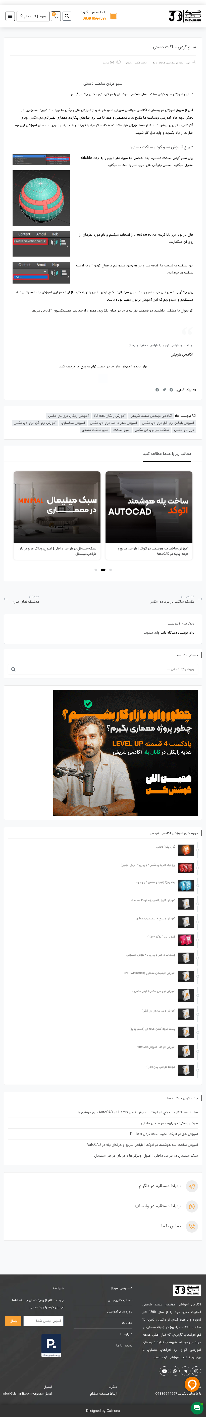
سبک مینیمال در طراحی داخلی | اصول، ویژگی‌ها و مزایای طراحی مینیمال (146, 1155)
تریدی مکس (140, 63)
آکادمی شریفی (41, 310)
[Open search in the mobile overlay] (68, 16)
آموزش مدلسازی (73, 422)
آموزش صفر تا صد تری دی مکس (113, 422)
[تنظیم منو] (10, 16)
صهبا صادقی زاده (162, 63)
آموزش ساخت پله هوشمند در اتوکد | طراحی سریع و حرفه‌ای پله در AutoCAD (142, 1144)
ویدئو (128, 63)
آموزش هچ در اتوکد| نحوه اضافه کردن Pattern (164, 1133)
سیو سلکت (121, 429)
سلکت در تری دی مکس (152, 429)
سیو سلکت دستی (95, 429)
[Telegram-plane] (185, 1371)
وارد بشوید (151, 632)
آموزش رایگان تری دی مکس (68, 415)
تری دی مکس (184, 429)
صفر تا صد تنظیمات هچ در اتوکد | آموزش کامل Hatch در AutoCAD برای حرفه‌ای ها (137, 1112)
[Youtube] (164, 1371)
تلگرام (113, 1386)
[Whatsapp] (175, 1371)
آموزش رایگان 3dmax (109, 415)
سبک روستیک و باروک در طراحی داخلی (169, 1123)
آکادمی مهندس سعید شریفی (151, 415)
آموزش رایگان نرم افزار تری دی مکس (168, 422)
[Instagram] (103, 378)
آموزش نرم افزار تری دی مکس (35, 422)
